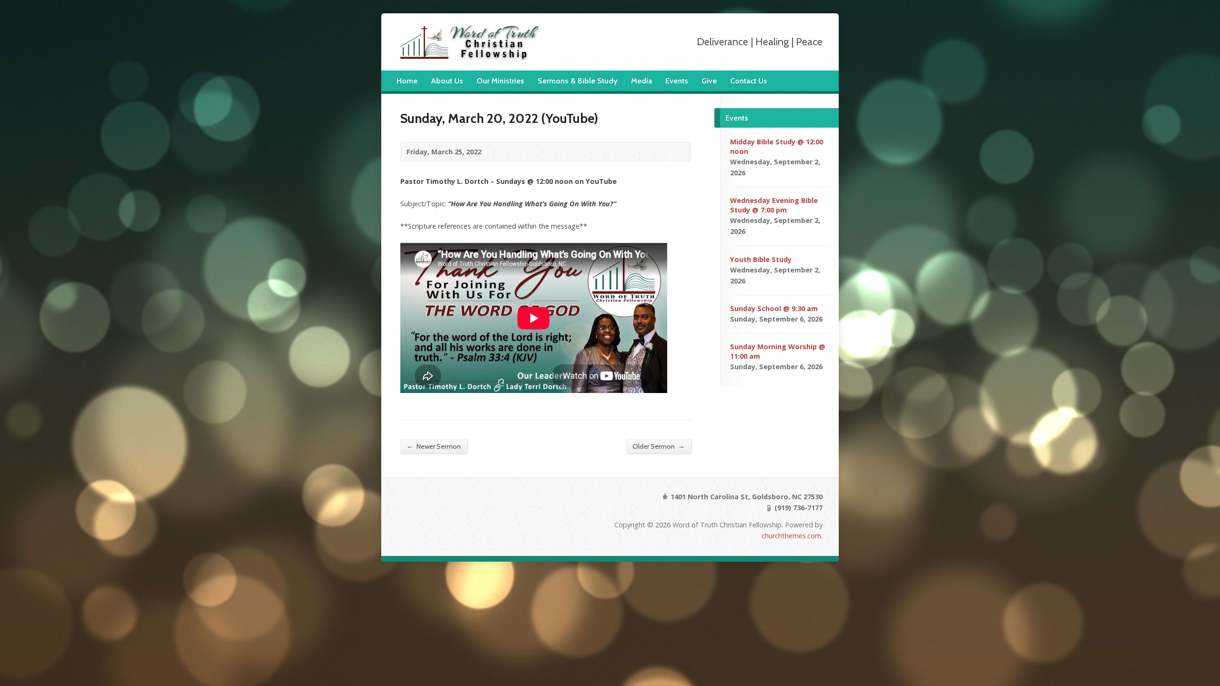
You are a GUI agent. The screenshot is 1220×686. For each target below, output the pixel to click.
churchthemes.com (791, 535)
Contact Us (748, 80)
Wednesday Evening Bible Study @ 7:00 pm (774, 205)
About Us (447, 80)
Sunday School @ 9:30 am (774, 308)
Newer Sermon (434, 446)
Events (676, 80)
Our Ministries (500, 80)
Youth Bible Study (761, 259)
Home (406, 80)
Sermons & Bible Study (578, 80)
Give (709, 80)
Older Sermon (658, 446)
